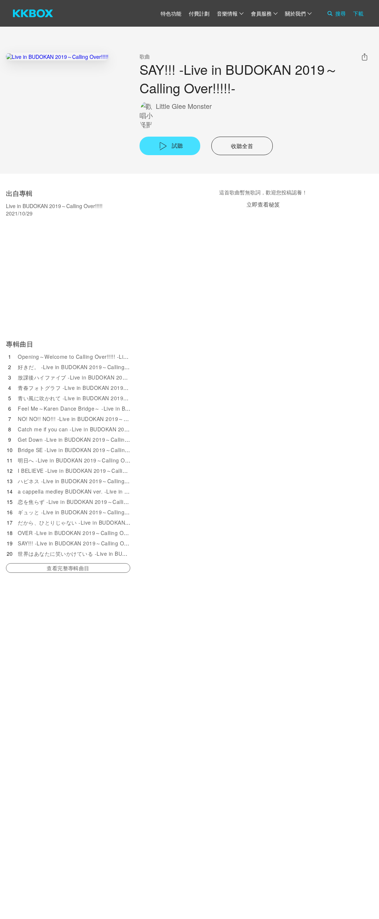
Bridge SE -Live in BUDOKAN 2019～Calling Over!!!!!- (85, 450)
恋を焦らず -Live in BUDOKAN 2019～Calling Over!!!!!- (86, 501)
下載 (358, 13)
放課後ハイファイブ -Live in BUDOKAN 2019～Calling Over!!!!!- (96, 377)
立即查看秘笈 (263, 204)
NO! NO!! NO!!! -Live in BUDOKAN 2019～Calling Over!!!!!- (91, 418)
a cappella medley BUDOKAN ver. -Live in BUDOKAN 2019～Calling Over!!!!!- (115, 491)
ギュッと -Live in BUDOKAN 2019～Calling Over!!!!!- (83, 512)
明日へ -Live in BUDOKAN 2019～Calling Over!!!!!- (80, 460)
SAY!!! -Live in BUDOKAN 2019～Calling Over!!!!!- (80, 543)
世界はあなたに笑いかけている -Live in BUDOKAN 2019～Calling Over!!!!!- (110, 553)
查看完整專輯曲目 (68, 568)
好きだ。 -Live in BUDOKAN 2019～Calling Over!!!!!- (83, 367)
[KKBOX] (32, 13)
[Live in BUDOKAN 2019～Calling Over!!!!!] (57, 56)
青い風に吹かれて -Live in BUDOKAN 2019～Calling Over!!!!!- (94, 398)
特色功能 (171, 13)
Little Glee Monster (184, 106)
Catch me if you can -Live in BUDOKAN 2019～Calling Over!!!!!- (97, 429)
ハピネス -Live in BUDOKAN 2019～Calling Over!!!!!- (83, 481)
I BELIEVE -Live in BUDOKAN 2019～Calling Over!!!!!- (85, 470)
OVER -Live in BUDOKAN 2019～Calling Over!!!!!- (80, 533)
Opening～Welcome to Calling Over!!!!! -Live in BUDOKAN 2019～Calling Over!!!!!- (121, 356)
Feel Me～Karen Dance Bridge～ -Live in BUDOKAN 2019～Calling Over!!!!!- (113, 408)
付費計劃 (199, 13)
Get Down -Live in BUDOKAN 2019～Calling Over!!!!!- (85, 439)
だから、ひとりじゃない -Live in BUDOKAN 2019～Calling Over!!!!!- (102, 522)
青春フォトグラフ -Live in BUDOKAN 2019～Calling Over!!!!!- (94, 387)
